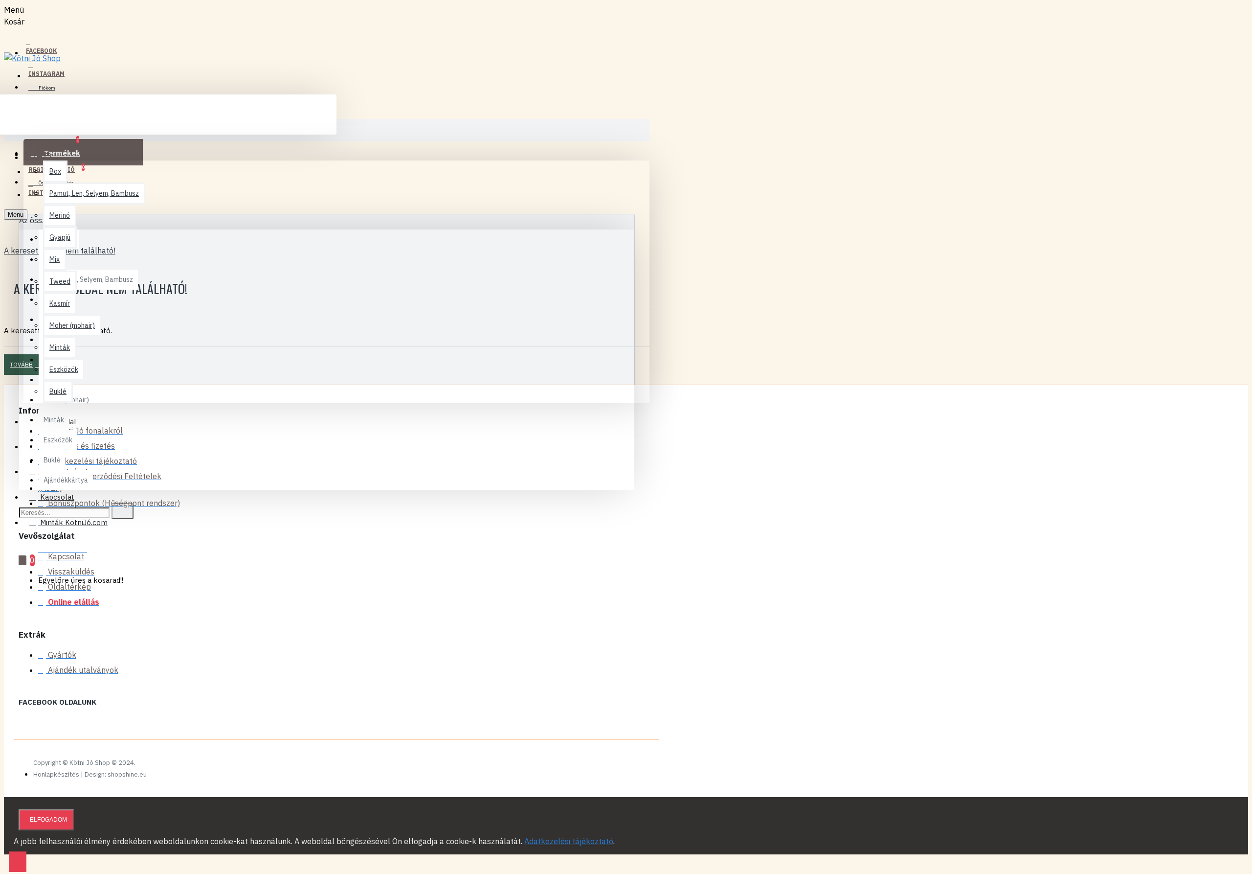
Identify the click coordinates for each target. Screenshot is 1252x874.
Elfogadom (48, 819)
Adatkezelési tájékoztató (568, 841)
